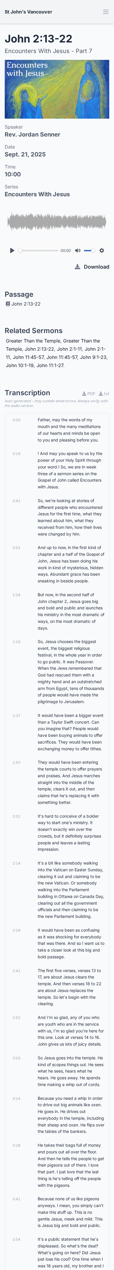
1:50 (16, 762)
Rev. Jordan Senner (32, 134)
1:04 (16, 595)
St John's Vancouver (28, 12)
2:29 (16, 930)
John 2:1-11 (69, 349)
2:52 (16, 1017)
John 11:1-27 (50, 365)
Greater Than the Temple (33, 341)
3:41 (16, 1199)
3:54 (16, 1239)
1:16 (16, 642)
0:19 (16, 453)
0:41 (16, 501)
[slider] (38, 250)
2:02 (16, 816)
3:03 (16, 1058)
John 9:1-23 (93, 357)
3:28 (16, 1145)
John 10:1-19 (20, 365)
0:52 (16, 547)
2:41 (16, 971)
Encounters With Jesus (37, 194)
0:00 (16, 420)
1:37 (16, 715)
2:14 (16, 863)
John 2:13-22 (26, 304)
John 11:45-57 (28, 357)
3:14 (16, 1098)
